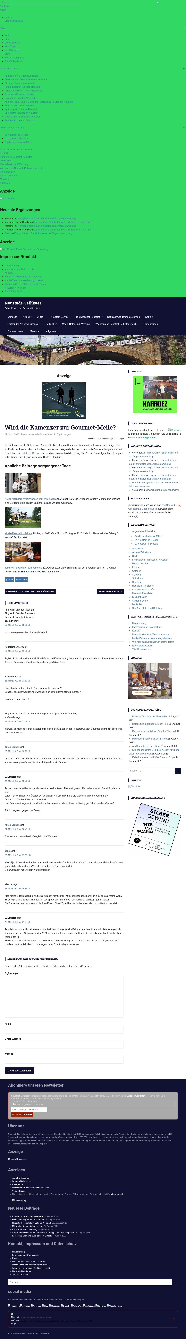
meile (18, 579)
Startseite (5, 6)
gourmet (9, 579)
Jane (7, 851)
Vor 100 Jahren (12, 50)
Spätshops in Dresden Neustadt (21, 109)
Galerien (136, 571)
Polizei (8, 17)
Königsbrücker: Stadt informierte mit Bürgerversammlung (47, 218)
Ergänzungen (11, 973)
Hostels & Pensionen (143, 586)
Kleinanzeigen (7, 172)
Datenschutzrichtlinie (136, 1096)
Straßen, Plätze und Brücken (19, 120)
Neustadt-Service (9, 68)
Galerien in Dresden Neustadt (20, 98)
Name (8, 1023)
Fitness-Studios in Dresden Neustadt (24, 90)
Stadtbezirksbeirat (14, 21)
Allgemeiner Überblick (143, 531)
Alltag (3, 28)
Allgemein (5, 183)
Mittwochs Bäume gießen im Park (162, 490)
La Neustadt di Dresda (16, 138)
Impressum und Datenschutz (19, 269)
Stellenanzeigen (8, 175)
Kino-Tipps (10, 46)
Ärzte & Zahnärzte (141, 552)
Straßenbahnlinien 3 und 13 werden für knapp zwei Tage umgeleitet (43, 1232)
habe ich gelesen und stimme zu (30, 1104)
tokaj (25, 579)
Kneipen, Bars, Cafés (143, 589)
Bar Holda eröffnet (109, 592)
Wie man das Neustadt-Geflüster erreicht (21, 168)
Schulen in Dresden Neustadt (20, 105)
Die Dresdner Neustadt (12, 127)
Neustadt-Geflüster (23, 303)
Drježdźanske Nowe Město (18, 142)
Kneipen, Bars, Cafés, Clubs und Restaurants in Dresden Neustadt (39, 102)
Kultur (8, 35)
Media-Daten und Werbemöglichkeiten (24, 280)
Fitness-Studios (140, 563)
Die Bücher (6, 160)
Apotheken (137, 548)
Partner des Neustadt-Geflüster (16, 157)
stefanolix (10, 717)
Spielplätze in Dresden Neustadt (21, 113)
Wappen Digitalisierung (22, 1181)
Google (110, 439)
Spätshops (137, 578)
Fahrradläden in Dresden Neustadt (22, 87)
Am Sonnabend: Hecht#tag (146, 746)
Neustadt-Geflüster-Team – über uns (23, 276)
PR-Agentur (17, 1184)
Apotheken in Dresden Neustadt (21, 76)
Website (9, 1053)
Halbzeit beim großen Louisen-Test (150, 724)
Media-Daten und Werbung (14, 164)
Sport (7, 39)
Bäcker (136, 556)
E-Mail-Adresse (13, 1038)
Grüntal (9, 453)
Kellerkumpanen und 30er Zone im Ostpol (153, 757)
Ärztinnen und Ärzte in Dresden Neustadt (26, 79)
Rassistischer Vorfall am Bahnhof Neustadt (154, 731)
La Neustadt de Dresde (16, 135)
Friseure (136, 567)
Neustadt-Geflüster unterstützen (16, 149)
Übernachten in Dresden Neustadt (22, 116)
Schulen (136, 574)
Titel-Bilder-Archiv (14, 61)
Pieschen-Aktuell (115, 1194)
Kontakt (4, 153)
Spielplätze (138, 582)
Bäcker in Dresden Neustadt (19, 83)
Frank (8, 233)
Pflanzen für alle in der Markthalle (149, 716)
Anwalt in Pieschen (20, 1178)
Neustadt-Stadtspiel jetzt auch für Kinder (31, 592)
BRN (7, 54)
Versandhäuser (19, 1191)
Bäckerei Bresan (31, 453)
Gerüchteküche (12, 42)
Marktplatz (5, 179)
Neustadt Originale (14, 57)
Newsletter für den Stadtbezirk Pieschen (30, 1187)
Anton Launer (28, 434)
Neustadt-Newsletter (15, 288)
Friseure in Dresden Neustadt (20, 94)
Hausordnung (12, 265)
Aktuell (3, 10)
